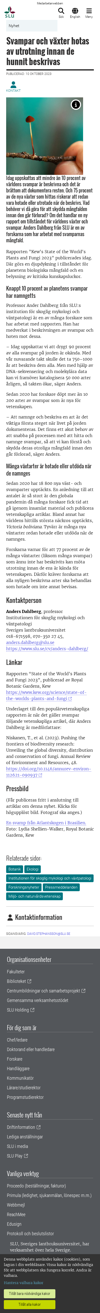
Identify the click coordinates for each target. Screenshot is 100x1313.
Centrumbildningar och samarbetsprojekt (43, 990)
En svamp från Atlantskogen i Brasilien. (46, 822)
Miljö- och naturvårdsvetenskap (34, 896)
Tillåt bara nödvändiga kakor (29, 1293)
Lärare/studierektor (24, 1087)
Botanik (14, 869)
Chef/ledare (17, 1040)
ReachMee (16, 1214)
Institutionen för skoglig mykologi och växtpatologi (49, 878)
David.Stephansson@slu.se (48, 934)
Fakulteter (16, 971)
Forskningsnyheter (23, 887)
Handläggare (18, 1068)
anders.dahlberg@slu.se (30, 642)
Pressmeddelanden (61, 887)
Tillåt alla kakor (29, 1304)
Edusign (14, 1224)
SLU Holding (18, 1010)
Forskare (14, 1059)
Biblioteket (16, 981)
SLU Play (15, 1156)
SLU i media (17, 1146)
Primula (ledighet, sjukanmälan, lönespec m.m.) (49, 1195)
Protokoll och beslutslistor (30, 1233)
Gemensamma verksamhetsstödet (37, 1000)
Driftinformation (21, 1127)
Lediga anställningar (25, 1136)
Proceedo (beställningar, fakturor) (36, 1185)
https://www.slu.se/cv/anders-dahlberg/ (47, 648)
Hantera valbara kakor (23, 1282)
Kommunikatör (20, 1078)
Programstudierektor (25, 1097)
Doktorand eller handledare (31, 1049)
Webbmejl (16, 1205)
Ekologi (32, 869)
